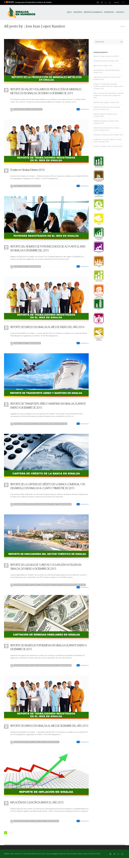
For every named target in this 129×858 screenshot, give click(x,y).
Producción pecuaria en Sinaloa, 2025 (106, 61)
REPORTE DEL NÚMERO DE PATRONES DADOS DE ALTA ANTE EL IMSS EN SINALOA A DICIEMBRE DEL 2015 (47, 248)
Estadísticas (109, 12)
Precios (42, 821)
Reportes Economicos (35, 109)
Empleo (17, 186)
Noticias (25, 109)
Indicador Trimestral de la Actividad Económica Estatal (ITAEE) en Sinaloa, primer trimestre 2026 (108, 86)
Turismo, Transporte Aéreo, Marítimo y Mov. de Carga (51, 424)
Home (122, 26)
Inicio (69, 12)
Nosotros (77, 12)
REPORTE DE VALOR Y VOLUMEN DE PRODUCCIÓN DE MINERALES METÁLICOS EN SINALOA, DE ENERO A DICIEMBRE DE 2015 (45, 91)
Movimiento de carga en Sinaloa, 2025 (106, 102)
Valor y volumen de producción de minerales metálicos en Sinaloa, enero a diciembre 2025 (108, 95)
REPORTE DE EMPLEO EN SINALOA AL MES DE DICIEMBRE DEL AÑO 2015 (49, 725)
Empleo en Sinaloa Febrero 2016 (27, 170)
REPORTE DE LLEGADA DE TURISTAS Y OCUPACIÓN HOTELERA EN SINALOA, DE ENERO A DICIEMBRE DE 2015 (45, 566)
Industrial (18, 109)
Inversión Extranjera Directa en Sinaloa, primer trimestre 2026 (106, 108)
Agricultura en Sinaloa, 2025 (102, 65)
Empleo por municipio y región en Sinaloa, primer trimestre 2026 (107, 140)
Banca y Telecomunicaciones (41, 504)
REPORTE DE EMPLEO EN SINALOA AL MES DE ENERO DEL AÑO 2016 (47, 327)
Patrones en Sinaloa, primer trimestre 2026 (108, 135)
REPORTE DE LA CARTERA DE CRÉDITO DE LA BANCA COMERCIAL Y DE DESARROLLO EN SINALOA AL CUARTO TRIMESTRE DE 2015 (47, 486)
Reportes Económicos (93, 12)
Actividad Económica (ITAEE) (23, 504)
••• (78, 109)
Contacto (120, 12)
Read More (84, 109)
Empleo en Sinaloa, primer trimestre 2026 (107, 146)
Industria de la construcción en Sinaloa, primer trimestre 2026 (106, 129)
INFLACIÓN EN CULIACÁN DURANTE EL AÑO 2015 (37, 802)
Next (12, 832)
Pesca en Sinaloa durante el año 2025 (106, 56)
